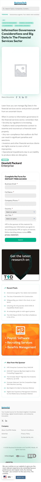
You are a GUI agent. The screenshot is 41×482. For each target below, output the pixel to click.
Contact (4, 437)
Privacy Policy (25, 434)
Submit (20, 240)
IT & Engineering (7, 25)
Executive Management (10, 23)
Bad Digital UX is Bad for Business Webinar (20, 388)
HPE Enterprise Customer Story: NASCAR (20, 367)
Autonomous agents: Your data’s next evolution (25, 14)
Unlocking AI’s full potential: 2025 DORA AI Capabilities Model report (20, 307)
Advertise (5, 434)
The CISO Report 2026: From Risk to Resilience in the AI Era (22, 316)
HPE (4, 20)
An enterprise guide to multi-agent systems (21, 311)
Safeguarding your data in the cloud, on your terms (21, 301)
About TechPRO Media (9, 430)
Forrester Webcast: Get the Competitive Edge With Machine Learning (21, 383)
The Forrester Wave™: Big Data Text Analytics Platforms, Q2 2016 (21, 378)
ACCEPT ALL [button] (20, 477)
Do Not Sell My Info (27, 437)
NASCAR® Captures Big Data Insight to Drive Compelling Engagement (21, 372)
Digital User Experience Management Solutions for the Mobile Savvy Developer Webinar (22, 393)
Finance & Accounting (26, 23)
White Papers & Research (22, 25)
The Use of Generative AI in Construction (20, 296)
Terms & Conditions (27, 430)
